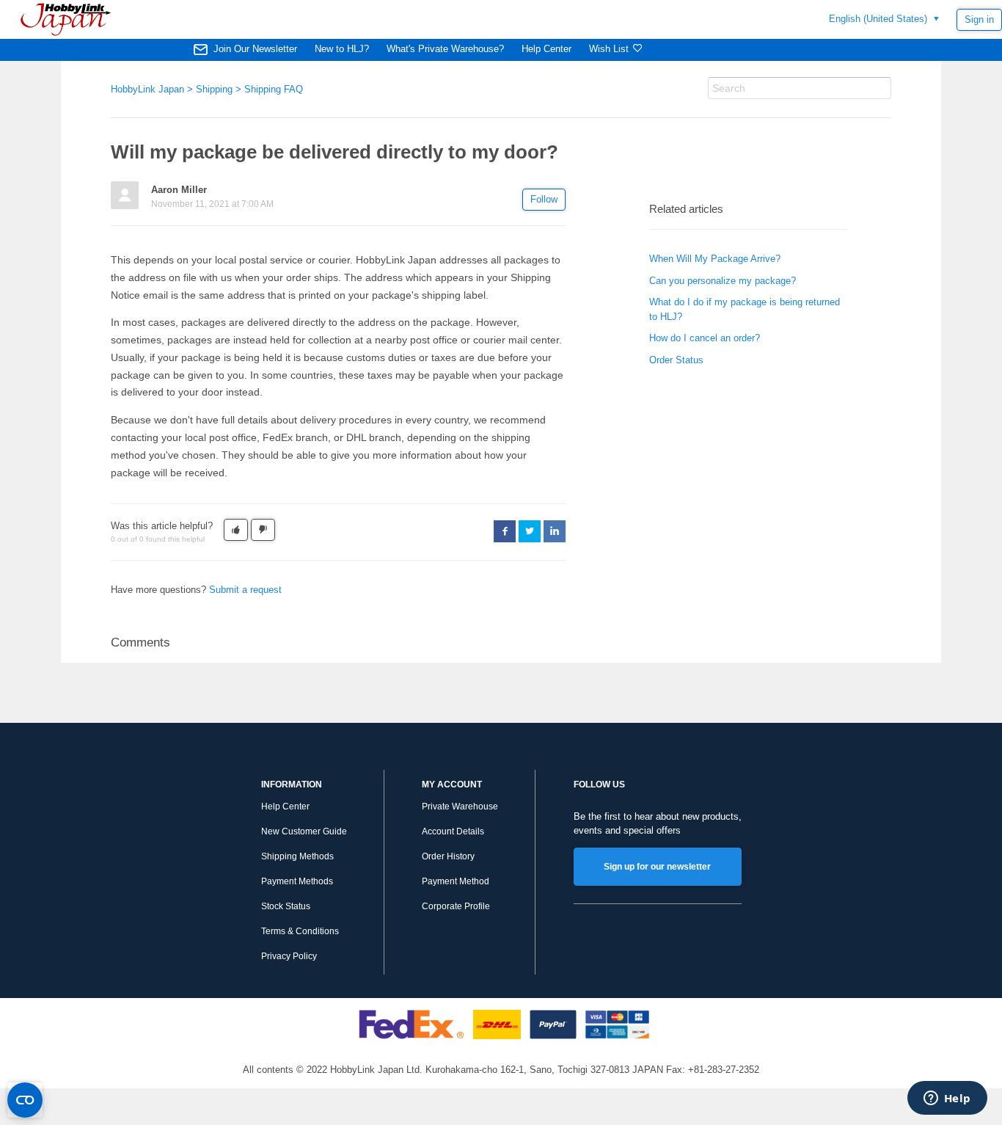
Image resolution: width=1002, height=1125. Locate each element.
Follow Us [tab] (599, 784)
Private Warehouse (460, 806)
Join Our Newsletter (255, 48)
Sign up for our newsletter (657, 867)
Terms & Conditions (300, 931)
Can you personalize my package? (722, 280)
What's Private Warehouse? (445, 48)
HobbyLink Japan (147, 89)
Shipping (214, 89)
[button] (236, 530)
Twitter (530, 531)
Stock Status (285, 906)
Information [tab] (291, 784)
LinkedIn (555, 531)
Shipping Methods (297, 856)
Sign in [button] (979, 19)
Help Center (546, 48)
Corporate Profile (456, 906)
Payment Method (455, 881)
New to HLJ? (342, 48)
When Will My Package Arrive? (714, 258)
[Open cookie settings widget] (25, 1100)
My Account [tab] (452, 784)
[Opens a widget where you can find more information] (947, 1099)
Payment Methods (297, 881)
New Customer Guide (304, 831)
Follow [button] (543, 199)
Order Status (676, 359)
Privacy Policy (289, 956)
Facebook (505, 531)
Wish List (609, 48)
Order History (448, 856)
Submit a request (245, 589)
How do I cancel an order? (704, 337)
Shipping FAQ (273, 89)
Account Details (453, 831)
